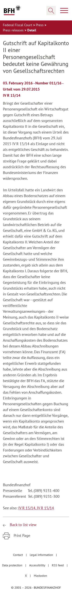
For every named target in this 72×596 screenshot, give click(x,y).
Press (40, 25)
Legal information (42, 555)
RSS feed (58, 565)
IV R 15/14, (27, 507)
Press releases (14, 30)
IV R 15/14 (45, 507)
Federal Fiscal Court (18, 25)
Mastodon (40, 576)
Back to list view (22, 524)
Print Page (21, 535)
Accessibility (37, 565)
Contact (18, 555)
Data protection (12, 565)
